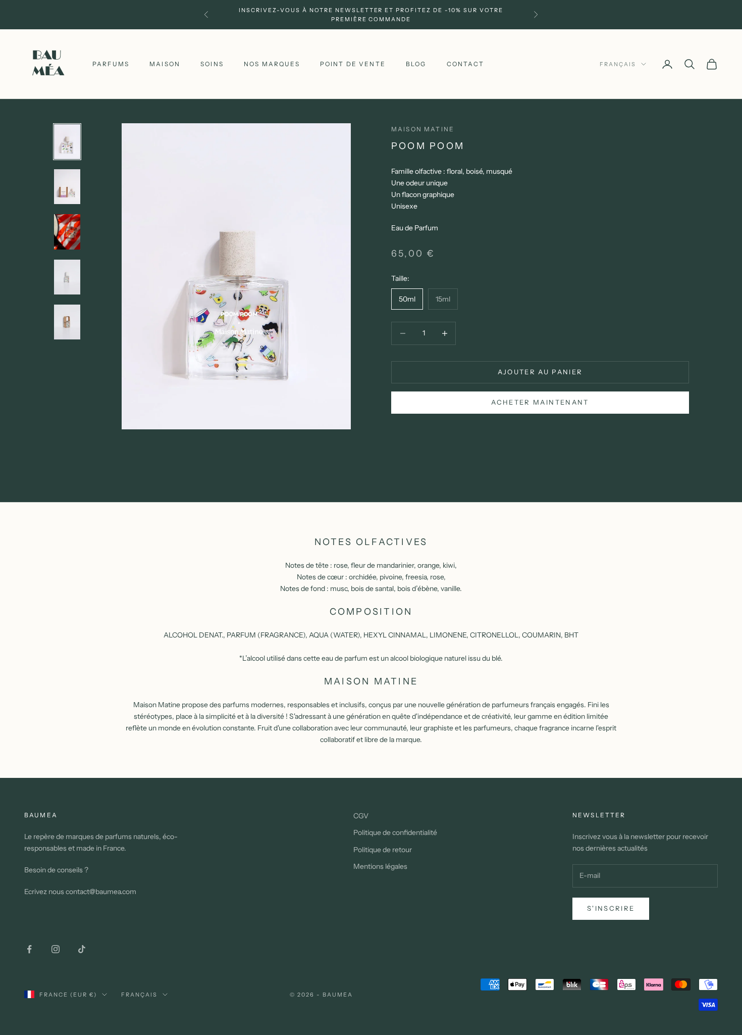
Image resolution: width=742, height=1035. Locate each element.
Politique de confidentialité (395, 832)
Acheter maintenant (540, 402)
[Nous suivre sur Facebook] (29, 949)
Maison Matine (422, 129)
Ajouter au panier (540, 372)
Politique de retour (382, 849)
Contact (465, 64)
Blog (416, 64)
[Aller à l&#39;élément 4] (67, 277)
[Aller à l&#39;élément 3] (67, 232)
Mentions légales (380, 866)
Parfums (110, 64)
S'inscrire (610, 908)
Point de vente (353, 64)
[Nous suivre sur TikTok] (82, 949)
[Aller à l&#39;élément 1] (67, 141)
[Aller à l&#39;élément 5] (67, 322)
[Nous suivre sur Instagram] (55, 949)
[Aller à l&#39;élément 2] (67, 187)
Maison (164, 64)
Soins (212, 64)
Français (618, 64)
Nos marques (272, 64)
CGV (360, 815)
